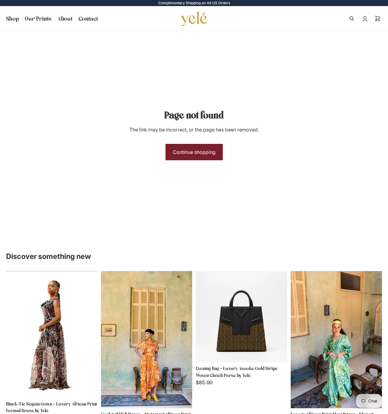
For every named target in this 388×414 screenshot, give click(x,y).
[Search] (351, 18)
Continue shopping (194, 152)
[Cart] (377, 18)
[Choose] (87, 388)
